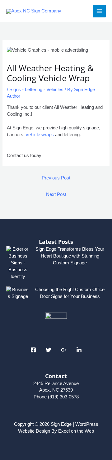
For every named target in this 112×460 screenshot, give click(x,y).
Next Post (56, 194)
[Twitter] (48, 350)
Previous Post (56, 177)
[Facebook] (33, 350)
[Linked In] (79, 350)
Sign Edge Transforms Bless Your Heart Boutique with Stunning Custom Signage (69, 256)
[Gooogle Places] (64, 350)
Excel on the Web (76, 431)
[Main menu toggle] (99, 11)
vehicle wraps (40, 134)
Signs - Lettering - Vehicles (36, 89)
